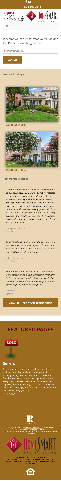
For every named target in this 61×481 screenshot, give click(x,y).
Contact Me (7, 431)
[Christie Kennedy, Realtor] (30, 16)
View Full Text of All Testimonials (30, 302)
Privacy (29, 431)
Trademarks (19, 431)
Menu (11, 26)
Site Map (31, 433)
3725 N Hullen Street (17, 124)
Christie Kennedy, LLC (33, 427)
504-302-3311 (32, 6)
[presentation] (6, 393)
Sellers (9, 363)
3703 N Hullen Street (17, 170)
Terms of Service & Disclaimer (45, 431)
